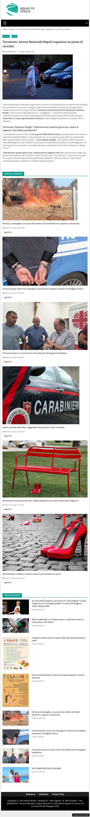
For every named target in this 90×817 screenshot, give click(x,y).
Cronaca (6, 36)
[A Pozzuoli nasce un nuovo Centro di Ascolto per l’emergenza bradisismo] (45, 326)
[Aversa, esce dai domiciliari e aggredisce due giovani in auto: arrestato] (45, 395)
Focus (14, 36)
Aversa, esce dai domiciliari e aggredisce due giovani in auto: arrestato (33, 427)
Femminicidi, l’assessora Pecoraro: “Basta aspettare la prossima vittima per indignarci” (40, 500)
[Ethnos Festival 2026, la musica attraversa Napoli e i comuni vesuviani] (15, 690)
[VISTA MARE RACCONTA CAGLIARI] (15, 775)
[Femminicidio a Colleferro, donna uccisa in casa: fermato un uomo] (45, 542)
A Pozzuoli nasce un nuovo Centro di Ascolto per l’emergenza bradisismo (34, 353)
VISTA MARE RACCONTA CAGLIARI (46, 768)
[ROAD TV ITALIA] (20, 9)
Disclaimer (43, 794)
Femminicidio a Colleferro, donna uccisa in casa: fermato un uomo (31, 574)
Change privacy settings (81, 815)
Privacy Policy (58, 794)
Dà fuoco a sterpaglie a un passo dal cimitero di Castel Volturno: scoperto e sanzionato (40, 223)
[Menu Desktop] (4, 23)
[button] (87, 23)
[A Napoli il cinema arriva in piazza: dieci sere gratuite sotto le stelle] (15, 653)
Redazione (30, 794)
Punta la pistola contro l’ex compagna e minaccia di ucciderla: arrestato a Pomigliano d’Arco (43, 289)
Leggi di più (8, 232)
